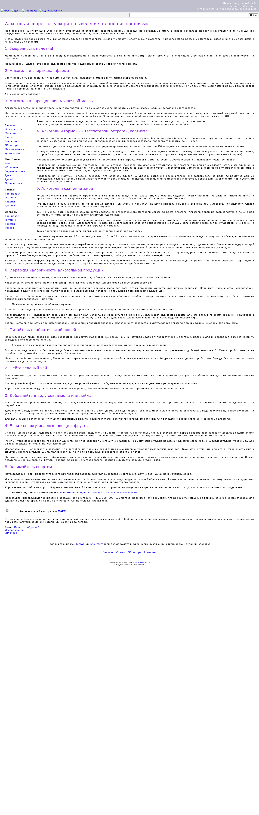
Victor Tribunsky (141, 562)
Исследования (14, 530)
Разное (9, 227)
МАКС (9, 163)
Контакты (11, 141)
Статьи (120, 552)
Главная (10, 125)
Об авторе (11, 145)
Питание (10, 197)
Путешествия (13, 183)
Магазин (10, 133)
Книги (8, 137)
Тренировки (12, 193)
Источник (11, 532)
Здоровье (11, 205)
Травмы (10, 201)
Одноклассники (15, 171)
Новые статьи (14, 129)
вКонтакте (11, 167)
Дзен (8, 175)
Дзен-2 (9, 179)
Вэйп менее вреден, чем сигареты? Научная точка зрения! (99, 492)
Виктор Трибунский (26, 527)
